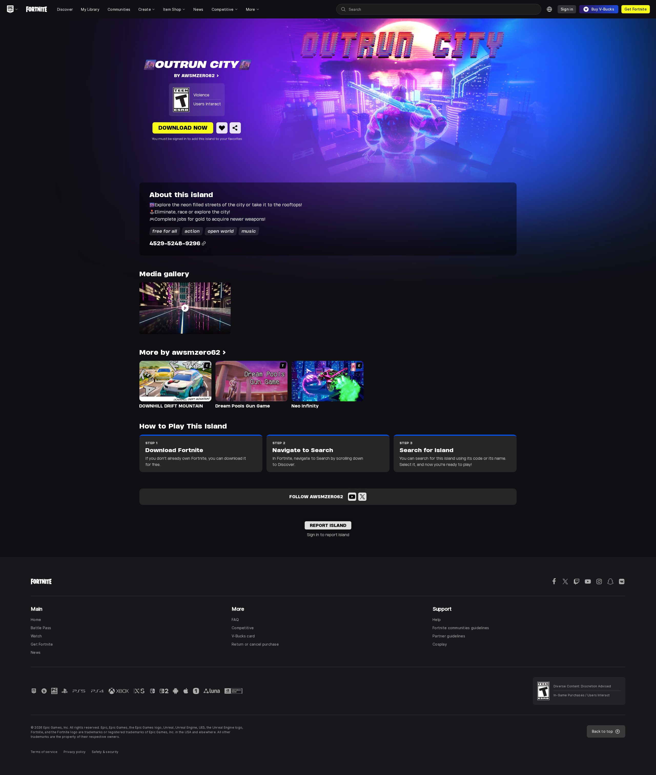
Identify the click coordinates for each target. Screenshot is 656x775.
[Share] (235, 128)
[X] (362, 497)
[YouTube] (352, 497)
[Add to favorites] (222, 128)
